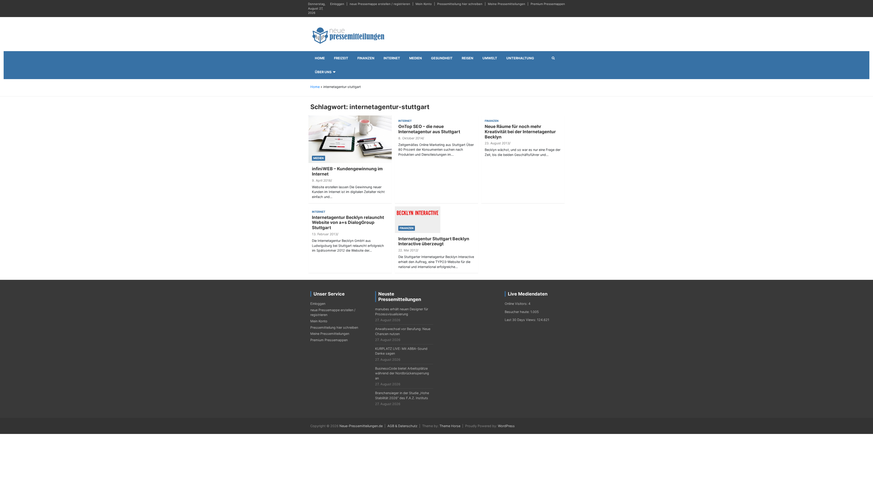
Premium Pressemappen (548, 4)
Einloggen (337, 4)
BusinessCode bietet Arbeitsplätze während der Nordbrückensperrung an (402, 373)
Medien (415, 58)
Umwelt (489, 58)
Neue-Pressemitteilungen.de (361, 426)
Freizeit (341, 58)
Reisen (467, 58)
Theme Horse (449, 426)
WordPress (506, 426)
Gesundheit (442, 58)
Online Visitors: (516, 304)
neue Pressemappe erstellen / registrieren (380, 4)
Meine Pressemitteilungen (506, 4)
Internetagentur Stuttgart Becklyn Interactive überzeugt (433, 241)
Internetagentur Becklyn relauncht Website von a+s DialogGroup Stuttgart (348, 222)
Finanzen (365, 58)
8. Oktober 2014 (410, 138)
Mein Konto (424, 4)
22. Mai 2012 (407, 250)
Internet (392, 58)
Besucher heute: (517, 312)
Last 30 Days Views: (521, 320)
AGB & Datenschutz (402, 426)
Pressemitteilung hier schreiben (459, 4)
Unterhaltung (520, 58)
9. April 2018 (321, 180)
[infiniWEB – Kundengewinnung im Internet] (350, 139)
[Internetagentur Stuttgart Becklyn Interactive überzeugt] (417, 219)
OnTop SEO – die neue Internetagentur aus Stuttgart (429, 129)
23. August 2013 (497, 143)
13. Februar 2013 (324, 234)
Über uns (323, 72)
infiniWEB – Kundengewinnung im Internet (347, 171)
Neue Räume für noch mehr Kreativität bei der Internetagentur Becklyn (520, 132)
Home (320, 58)
